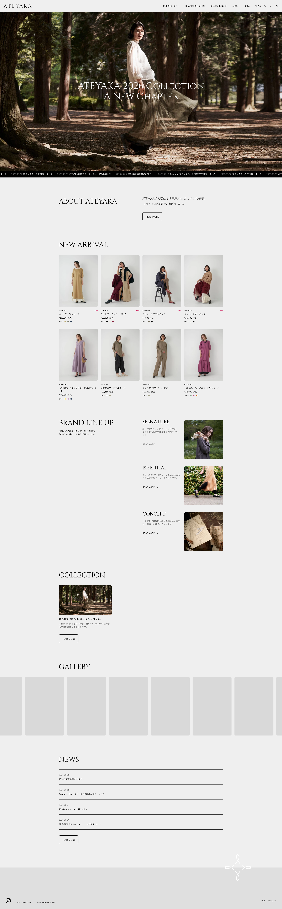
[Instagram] (8, 900)
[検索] (265, 6)
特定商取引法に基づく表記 (46, 902)
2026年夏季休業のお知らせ (99, 174)
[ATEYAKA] (18, 6)
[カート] (277, 6)
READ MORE (152, 216)
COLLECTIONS (217, 6)
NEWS (258, 6)
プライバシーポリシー (23, 902)
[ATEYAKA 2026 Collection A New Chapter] (141, 91)
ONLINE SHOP (170, 6)
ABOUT (236, 6)
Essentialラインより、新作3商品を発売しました (151, 174)
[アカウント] (271, 6)
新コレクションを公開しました (205, 174)
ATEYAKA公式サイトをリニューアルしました (49, 174)
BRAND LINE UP (193, 6)
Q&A (247, 6)
